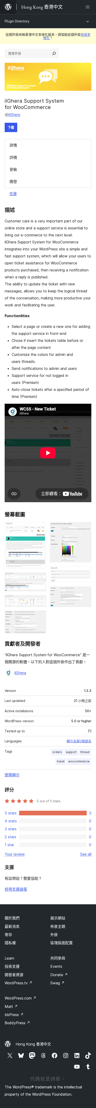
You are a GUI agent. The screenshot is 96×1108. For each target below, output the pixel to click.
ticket (61, 761)
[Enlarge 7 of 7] (85, 592)
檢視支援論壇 (16, 889)
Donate (59, 974)
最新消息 (12, 926)
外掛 (54, 934)
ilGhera (14, 114)
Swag (57, 983)
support (71, 752)
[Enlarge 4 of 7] (40, 616)
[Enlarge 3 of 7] (40, 601)
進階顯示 (12, 774)
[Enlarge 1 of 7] (40, 528)
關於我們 (12, 918)
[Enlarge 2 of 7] (40, 578)
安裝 (13, 169)
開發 (13, 181)
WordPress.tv (18, 983)
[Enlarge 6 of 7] (85, 572)
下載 (11, 127)
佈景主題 (57, 926)
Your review (15, 854)
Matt (11, 1006)
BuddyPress (17, 1022)
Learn (9, 958)
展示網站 (57, 918)
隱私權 (10, 942)
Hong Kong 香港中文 (33, 1044)
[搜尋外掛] (54, 53)
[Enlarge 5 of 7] (85, 528)
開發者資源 (14, 974)
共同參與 (57, 958)
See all (85, 854)
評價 (13, 157)
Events (56, 966)
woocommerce (78, 761)
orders (57, 752)
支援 (13, 193)
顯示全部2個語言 (79, 741)
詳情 (13, 145)
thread (84, 752)
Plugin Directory (17, 21)
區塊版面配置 (61, 942)
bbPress (14, 1014)
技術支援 (12, 966)
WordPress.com (20, 998)
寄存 (8, 934)
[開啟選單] (88, 7)
